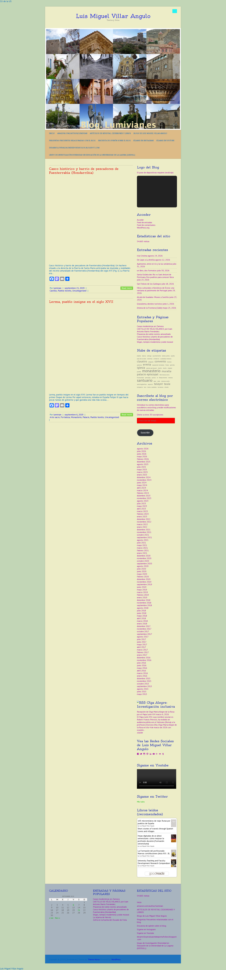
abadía (139, 356)
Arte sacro (55, 417)
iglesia (141, 367)
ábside (166, 387)
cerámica (149, 359)
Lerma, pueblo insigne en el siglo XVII (81, 302)
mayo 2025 (142, 469)
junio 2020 (141, 571)
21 (79, 910)
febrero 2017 (143, 652)
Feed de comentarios (146, 225)
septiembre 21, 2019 (74, 288)
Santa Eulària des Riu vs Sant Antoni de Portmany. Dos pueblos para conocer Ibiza (155, 275)
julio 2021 (141, 542)
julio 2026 (141, 451)
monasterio (151, 370)
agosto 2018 (142, 608)
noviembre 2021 (144, 532)
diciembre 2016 (143, 657)
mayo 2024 (142, 485)
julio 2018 (141, 610)
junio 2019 (141, 587)
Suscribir (145, 432)
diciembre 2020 (143, 555)
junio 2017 (141, 642)
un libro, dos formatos (147, 270)
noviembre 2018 (144, 602)
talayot (158, 384)
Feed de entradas (144, 222)
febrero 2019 (143, 595)
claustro (142, 361)
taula (167, 384)
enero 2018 (142, 623)
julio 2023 (141, 503)
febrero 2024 (143, 493)
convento (160, 361)
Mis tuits (141, 801)
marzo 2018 (142, 621)
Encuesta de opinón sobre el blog (114, 140)
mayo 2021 (142, 545)
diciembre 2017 (143, 626)
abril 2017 (141, 647)
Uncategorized (79, 290)
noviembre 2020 (144, 558)
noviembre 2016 (144, 660)
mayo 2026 (142, 456)
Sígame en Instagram (143, 140)
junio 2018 (141, 613)
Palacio (86, 417)
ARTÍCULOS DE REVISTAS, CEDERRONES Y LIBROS (110, 133)
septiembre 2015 (144, 686)
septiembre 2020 (144, 563)
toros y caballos (152, 387)
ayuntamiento (157, 356)
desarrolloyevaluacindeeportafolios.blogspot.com (74, 147)
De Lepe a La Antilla (146, 259)
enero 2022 (142, 527)
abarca (144, 356)
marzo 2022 (142, 524)
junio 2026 (141, 453)
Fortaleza (65, 417)
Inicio (52, 133)
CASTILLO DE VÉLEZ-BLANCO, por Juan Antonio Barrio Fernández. (154, 330)
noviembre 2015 (144, 681)
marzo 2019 (142, 592)
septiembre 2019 (144, 584)
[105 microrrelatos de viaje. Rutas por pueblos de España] (173, 820)
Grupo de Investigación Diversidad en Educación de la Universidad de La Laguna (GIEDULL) (92, 155)
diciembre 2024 (143, 477)
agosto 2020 (142, 566)
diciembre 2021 (143, 529)
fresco (167, 365)
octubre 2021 (143, 534)
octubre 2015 (143, 683)
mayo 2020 (142, 574)
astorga (149, 356)
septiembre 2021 (144, 537)
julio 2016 (141, 662)
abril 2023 (141, 508)
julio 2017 (141, 639)
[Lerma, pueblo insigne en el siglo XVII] (91, 347)
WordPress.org (143, 227)
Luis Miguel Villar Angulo (113, 16)
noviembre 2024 (144, 480)
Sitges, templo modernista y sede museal (155, 342)
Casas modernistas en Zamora (150, 326)
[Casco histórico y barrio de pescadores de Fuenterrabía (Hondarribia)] (91, 218)
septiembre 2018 (144, 605)
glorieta (172, 365)
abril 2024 (141, 487)
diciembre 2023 (143, 495)
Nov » (57, 918)
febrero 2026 (143, 459)
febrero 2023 (143, 514)
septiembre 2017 (144, 634)
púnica (154, 378)
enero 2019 (142, 597)
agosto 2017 (142, 636)
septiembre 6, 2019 (74, 414)
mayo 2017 (142, 644)
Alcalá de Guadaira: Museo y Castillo (153, 297)
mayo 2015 (142, 694)
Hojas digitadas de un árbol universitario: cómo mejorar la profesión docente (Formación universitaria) (151, 839)
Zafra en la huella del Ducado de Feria (110, 920)
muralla (166, 371)
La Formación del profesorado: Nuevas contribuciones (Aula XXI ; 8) (154, 852)
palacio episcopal (147, 374)
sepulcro (150, 384)
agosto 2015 (142, 689)
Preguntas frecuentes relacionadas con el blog (72, 140)
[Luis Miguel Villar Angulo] (113, 29)
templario (140, 387)
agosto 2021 (142, 540)
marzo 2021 (142, 548)
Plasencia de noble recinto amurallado (154, 334)
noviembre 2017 (144, 628)
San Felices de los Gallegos (149, 283)
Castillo (53, 290)
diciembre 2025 (143, 461)
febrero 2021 (143, 550)
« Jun (51, 918)
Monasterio (76, 417)
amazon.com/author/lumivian (72, 133)
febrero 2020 (143, 576)
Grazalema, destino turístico (149, 303)
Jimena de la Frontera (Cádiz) (149, 307)
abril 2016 (141, 670)
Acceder (140, 219)
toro (145, 387)
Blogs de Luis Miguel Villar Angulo (150, 133)
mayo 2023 (142, 506)
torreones (160, 387)
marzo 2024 (142, 490)
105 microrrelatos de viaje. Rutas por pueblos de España (154, 822)
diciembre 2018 (143, 600)
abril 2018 (141, 618)
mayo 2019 (142, 589)
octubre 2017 (143, 631)
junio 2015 (141, 691)
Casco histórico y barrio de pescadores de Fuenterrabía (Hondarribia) (83, 171)
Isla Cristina (142, 255)
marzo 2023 (142, 511)
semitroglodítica (142, 384)
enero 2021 (142, 553)
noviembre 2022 (144, 521)
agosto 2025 (142, 464)
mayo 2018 (142, 615)
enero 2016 (142, 675)
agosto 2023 (142, 500)
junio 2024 (141, 482)
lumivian (57, 288)
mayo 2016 (142, 668)
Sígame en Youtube (165, 140)
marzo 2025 (142, 472)
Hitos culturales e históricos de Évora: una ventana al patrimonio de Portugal (155, 289)
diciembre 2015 (143, 678)
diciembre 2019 (143, 579)
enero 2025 (142, 474)
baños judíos (166, 356)
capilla (173, 356)
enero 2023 (142, 516)
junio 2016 (141, 665)
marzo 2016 (142, 673)
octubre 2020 (143, 561)
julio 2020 (141, 568)
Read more (127, 288)
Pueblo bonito (64, 290)
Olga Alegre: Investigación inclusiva (156, 704)
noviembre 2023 (144, 498)
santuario (144, 380)
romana (170, 378)
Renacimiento (163, 378)
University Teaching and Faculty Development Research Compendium (154, 861)
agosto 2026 (142, 448)
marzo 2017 (142, 649)
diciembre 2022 (143, 519)
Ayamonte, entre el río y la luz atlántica (154, 263)
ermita (147, 364)
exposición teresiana (158, 365)
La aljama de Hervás (102, 917)
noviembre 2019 (144, 581)
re (157, 378)
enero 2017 (142, 655)
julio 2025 (141, 467)
